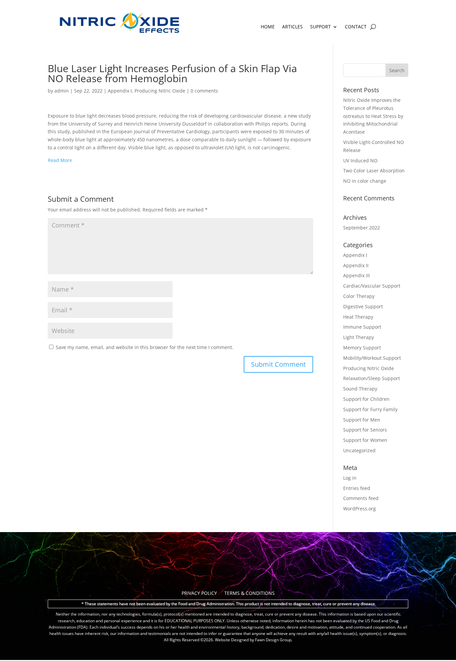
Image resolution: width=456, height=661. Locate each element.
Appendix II (356, 265)
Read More (60, 160)
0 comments (204, 91)
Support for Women (365, 440)
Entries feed (356, 488)
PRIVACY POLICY (199, 593)
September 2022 (361, 227)
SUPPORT (320, 27)
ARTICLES (292, 27)
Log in (350, 478)
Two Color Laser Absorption (374, 170)
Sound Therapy (360, 388)
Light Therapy (358, 337)
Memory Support (362, 347)
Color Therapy (359, 296)
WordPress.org (359, 508)
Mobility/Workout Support (372, 358)
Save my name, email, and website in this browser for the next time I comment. (144, 347)
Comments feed (361, 498)
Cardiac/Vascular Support (371, 286)
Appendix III (356, 275)
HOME (268, 27)
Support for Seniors (365, 430)
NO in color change (364, 181)
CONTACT (356, 27)
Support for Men (361, 420)
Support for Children (366, 399)
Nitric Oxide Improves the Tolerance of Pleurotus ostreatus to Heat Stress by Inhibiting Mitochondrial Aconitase (373, 116)
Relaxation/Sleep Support (371, 378)
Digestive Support (363, 306)
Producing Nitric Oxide (160, 91)
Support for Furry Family (370, 409)
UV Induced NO (360, 160)
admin (61, 91)
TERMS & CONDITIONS (249, 593)
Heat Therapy (358, 317)
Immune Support (362, 327)
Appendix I (120, 91)
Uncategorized (359, 450)
